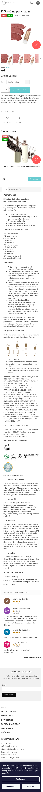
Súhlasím (30, 786)
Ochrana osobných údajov (10, 758)
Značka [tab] (19, 189)
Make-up (15, 577)
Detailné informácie (8, 111)
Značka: (23, 15)
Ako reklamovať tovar (8, 755)
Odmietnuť (10, 786)
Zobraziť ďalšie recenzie (32, 658)
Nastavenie (20, 779)
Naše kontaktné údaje (9, 746)
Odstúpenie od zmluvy (9, 752)
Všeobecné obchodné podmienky (13, 749)
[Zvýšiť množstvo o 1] (9, 88)
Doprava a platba (7, 743)
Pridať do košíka (21, 90)
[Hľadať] (26, 3)
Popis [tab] (5, 189)
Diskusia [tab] (12, 189)
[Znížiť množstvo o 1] (9, 91)
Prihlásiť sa (9, 695)
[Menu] (38, 3)
